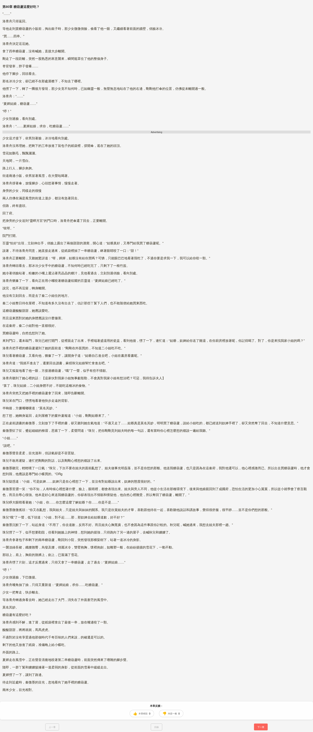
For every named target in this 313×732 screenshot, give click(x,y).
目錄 (156, 727)
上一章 (52, 727)
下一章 (260, 727)
